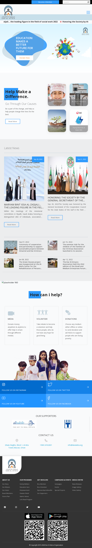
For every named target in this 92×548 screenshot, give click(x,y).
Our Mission (6, 487)
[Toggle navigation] (88, 12)
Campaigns (58, 484)
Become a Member (45, 2)
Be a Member (41, 484)
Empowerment (24, 490)
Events (57, 487)
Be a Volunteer (42, 487)
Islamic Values (24, 496)
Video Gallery (76, 490)
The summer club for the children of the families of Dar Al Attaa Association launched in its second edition (74, 248)
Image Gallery (76, 487)
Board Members (7, 493)
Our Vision (5, 490)
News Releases (77, 484)
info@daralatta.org (75, 445)
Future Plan (6, 496)
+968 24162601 (46, 445)
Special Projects (60, 490)
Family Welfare (24, 484)
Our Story (5, 484)
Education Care (24, 487)
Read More (12, 121)
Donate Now (25, 58)
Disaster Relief (24, 493)
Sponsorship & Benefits (44, 490)
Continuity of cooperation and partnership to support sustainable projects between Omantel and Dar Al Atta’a (31, 247)
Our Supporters (42, 493)
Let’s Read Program (26, 499)
